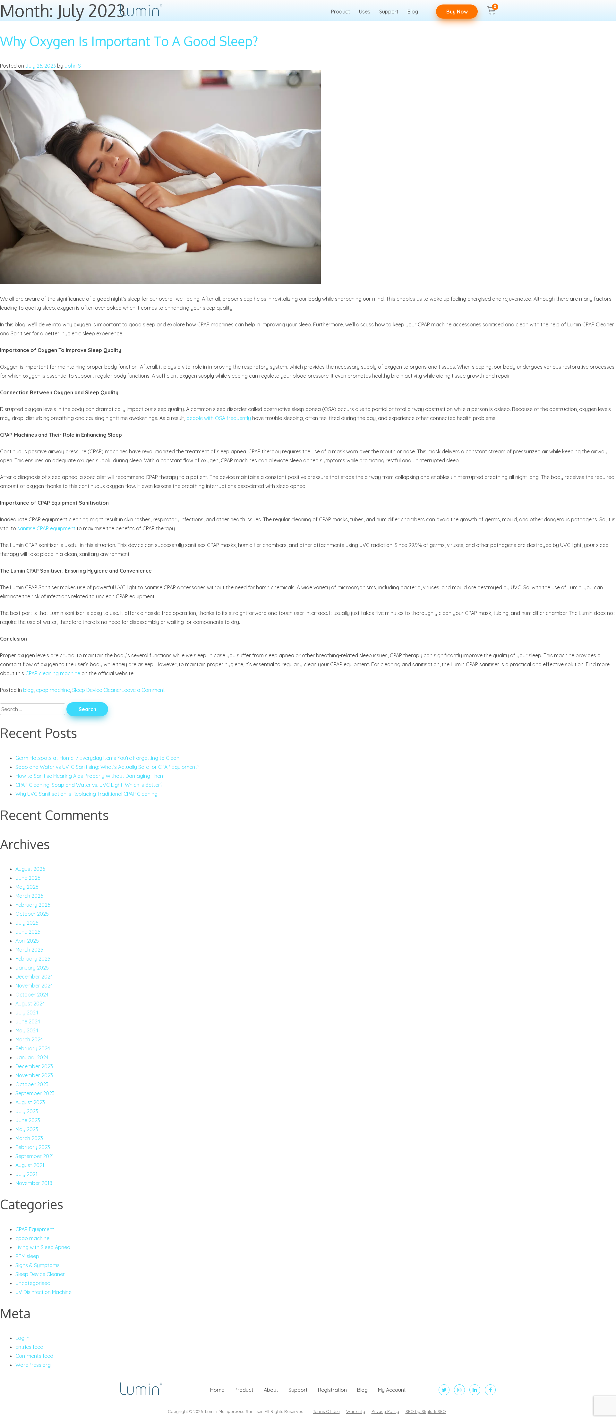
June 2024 (27, 1021)
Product (340, 11)
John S (72, 66)
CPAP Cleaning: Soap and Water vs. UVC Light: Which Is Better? (88, 785)
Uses (364, 11)
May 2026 (26, 887)
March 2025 (29, 949)
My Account (392, 1390)
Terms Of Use (326, 1411)
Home (217, 1390)
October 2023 (31, 1084)
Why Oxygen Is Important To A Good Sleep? (129, 41)
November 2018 (33, 1183)
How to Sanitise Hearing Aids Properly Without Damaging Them (90, 776)
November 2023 (34, 1075)
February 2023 (32, 1147)
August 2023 (30, 1102)
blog (28, 690)
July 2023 (26, 1111)
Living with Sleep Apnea (42, 1247)
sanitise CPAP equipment (46, 528)
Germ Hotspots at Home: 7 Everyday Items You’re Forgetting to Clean (97, 758)
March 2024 (29, 1039)
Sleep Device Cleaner (97, 690)
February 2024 (32, 1048)
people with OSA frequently (218, 418)
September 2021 (34, 1156)
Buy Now (457, 11)
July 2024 (26, 1012)
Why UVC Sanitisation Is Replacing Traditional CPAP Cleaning (86, 794)
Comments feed (34, 1356)
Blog (412, 11)
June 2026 (27, 878)
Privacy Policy (385, 1411)
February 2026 (32, 905)
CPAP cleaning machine (52, 673)
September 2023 (35, 1093)
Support (388, 11)
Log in (22, 1338)
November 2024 (34, 985)
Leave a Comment (143, 690)
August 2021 (29, 1165)
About (271, 1390)
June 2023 (27, 1120)
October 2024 (31, 994)
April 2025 (27, 940)
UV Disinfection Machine (43, 1292)
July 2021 (26, 1174)
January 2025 (32, 967)
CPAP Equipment (34, 1229)
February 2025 (32, 958)
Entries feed (29, 1347)
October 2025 (32, 914)
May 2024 (26, 1030)
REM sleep (27, 1256)
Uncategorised (32, 1283)
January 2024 (31, 1057)
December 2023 (34, 1066)
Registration (332, 1390)
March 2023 (29, 1138)
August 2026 (30, 869)
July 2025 (26, 923)
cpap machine (53, 690)
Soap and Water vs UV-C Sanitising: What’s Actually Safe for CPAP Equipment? (107, 767)
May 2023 (26, 1129)
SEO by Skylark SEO (426, 1411)
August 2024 (30, 1003)
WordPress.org (33, 1365)
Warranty (355, 1411)
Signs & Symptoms (37, 1265)
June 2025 (27, 931)
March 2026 (29, 896)
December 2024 (34, 976)
